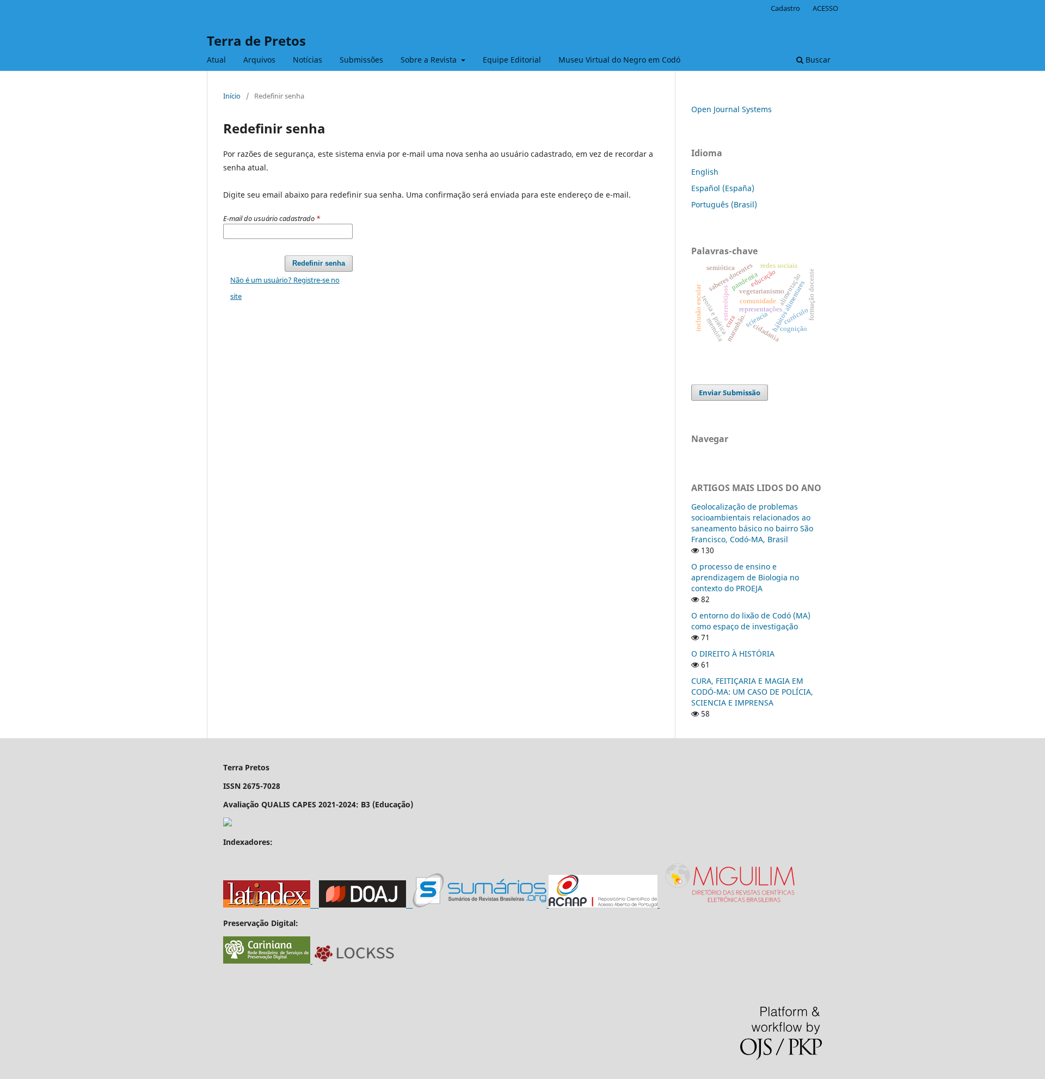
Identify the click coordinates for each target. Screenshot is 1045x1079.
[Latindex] (271, 904)
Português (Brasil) (724, 204)
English (704, 172)
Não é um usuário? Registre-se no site (285, 288)
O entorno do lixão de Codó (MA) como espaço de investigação (750, 621)
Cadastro (785, 8)
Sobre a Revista (430, 59)
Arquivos (259, 59)
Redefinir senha (318, 263)
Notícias (307, 59)
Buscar (817, 59)
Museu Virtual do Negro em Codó (619, 59)
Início (232, 96)
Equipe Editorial (512, 59)
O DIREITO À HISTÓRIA (732, 653)
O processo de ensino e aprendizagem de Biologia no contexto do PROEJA (745, 577)
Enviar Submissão (729, 392)
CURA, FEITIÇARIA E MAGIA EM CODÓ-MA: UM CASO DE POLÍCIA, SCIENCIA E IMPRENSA (752, 692)
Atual (216, 59)
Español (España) (722, 188)
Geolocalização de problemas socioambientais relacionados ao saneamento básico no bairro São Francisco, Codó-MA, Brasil (752, 522)
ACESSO (825, 8)
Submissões (361, 59)
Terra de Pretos (256, 41)
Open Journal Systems (731, 109)
